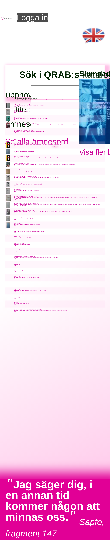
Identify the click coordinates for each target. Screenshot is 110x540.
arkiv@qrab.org (47, 99)
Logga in (32, 17)
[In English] (93, 45)
